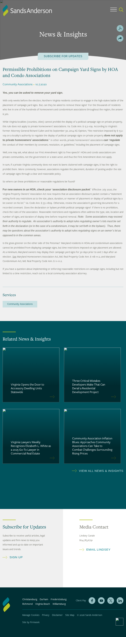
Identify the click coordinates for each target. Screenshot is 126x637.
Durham (44, 599)
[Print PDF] (120, 28)
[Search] (121, 10)
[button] (120, 38)
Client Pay (81, 600)
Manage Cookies (30, 615)
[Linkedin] (120, 600)
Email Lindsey (98, 549)
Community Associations (20, 304)
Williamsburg (59, 604)
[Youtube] (101, 600)
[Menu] (113, 10)
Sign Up (16, 557)
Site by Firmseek (31, 622)
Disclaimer (57, 615)
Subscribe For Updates (63, 56)
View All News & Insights (101, 470)
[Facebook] (92, 600)
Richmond (27, 604)
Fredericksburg (58, 599)
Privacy (45, 615)
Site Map (69, 615)
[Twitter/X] (110, 600)
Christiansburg (29, 599)
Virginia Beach (42, 604)
